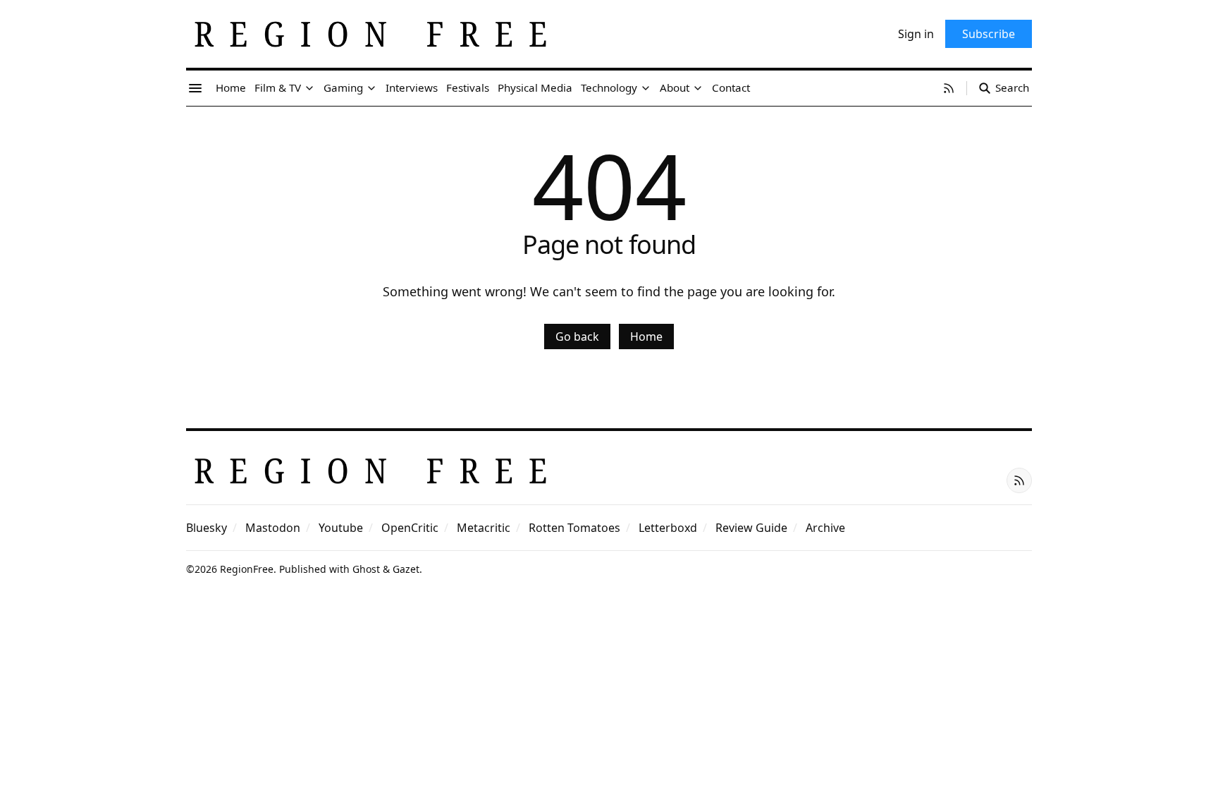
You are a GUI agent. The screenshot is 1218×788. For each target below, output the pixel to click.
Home (646, 336)
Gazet (406, 569)
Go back (577, 336)
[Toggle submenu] (309, 88)
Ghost (366, 569)
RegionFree (246, 569)
